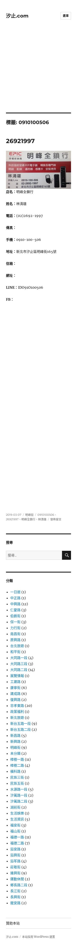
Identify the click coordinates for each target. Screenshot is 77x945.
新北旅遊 (17, 717)
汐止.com (17, 16)
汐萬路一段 (18, 795)
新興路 (15, 741)
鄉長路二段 (18, 885)
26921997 (20, 141)
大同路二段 (18, 670)
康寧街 (15, 688)
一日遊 (15, 592)
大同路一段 (18, 658)
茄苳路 (15, 861)
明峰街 (29, 514)
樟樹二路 (17, 765)
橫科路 (15, 771)
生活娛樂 (17, 813)
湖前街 (15, 807)
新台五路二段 (20, 729)
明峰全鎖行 (28, 519)
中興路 (15, 604)
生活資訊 (17, 819)
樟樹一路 (17, 759)
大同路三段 (18, 664)
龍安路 (15, 903)
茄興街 (15, 855)
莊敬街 (15, 867)
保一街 (15, 622)
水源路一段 (18, 789)
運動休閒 (17, 879)
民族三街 (17, 777)
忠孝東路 (17, 705)
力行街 (15, 628)
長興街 (15, 897)
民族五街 (17, 783)
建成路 (15, 694)
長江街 (15, 891)
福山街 (15, 831)
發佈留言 (55, 519)
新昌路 (15, 735)
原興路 (15, 640)
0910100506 (45, 514)
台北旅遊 (17, 646)
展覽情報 (17, 676)
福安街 (15, 825)
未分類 (15, 753)
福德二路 (17, 843)
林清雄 (42, 519)
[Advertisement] (38, 72)
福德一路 (17, 837)
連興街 (15, 873)
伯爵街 (15, 616)
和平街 (15, 652)
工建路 (15, 682)
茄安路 (15, 849)
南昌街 (15, 634)
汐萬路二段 (18, 801)
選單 (66, 15)
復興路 (15, 699)
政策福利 (17, 711)
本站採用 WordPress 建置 (38, 937)
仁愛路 (15, 610)
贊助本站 (13, 923)
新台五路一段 (20, 723)
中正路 (15, 598)
